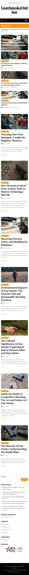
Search (3, 476)
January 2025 (5, 524)
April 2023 (5, 532)
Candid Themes (16, 572)
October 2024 (5, 527)
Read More (3, 154)
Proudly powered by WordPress (11, 570)
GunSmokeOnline (14, 10)
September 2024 (6, 529)
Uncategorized (5, 61)
